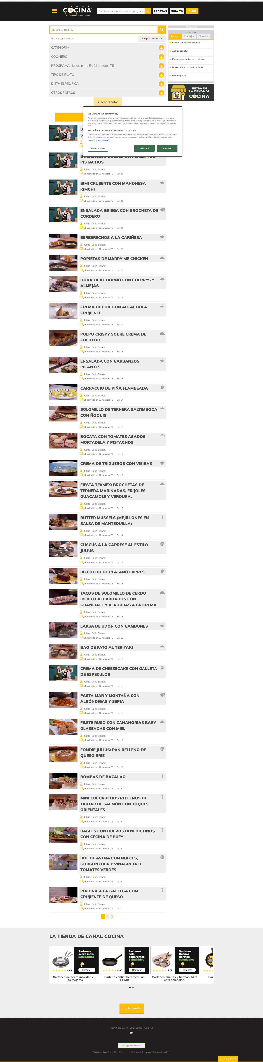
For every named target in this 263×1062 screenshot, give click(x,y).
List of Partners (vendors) (99, 140)
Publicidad (148, 1028)
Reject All (144, 148)
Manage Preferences (131, 1045)
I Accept (167, 148)
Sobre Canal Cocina (119, 1028)
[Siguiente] (112, 916)
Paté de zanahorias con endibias (188, 59)
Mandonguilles (179, 75)
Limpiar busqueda (152, 38)
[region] (132, 131)
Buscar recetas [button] (108, 102)
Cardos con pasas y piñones (186, 42)
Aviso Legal (125, 1052)
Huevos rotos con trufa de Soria (187, 67)
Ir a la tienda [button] (132, 1008)
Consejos (189, 36)
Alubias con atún (180, 51)
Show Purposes (98, 148)
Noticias (203, 36)
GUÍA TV (177, 11)
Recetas (175, 36)
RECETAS (160, 11)
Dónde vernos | (137, 1028)
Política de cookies (161, 1052)
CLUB (192, 11)
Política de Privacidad (141, 1052)
